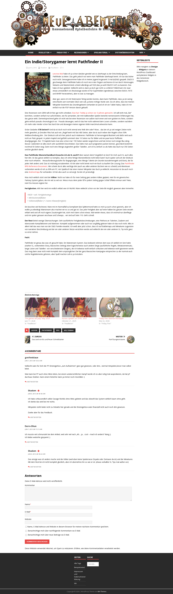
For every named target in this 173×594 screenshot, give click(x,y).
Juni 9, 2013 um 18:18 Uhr (36, 394)
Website (28, 519)
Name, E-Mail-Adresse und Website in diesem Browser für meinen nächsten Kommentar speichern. (68, 526)
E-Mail (27, 512)
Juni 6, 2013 (32, 68)
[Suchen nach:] (93, 564)
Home (30, 52)
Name (27, 504)
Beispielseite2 (79, 567)
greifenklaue (31, 357)
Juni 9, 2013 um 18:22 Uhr (36, 454)
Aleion (34, 330)
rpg (57, 330)
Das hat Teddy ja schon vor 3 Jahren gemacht (92, 113)
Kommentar (30, 485)
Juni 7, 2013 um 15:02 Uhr (33, 361)
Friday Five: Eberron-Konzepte (111, 318)
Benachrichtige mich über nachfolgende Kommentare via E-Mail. (54, 530)
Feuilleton (44, 52)
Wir (141, 52)
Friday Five (62, 52)
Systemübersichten (124, 52)
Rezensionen (80, 52)
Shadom (43, 68)
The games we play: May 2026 (37, 318)
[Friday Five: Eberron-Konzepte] (116, 307)
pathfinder (47, 330)
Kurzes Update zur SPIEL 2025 (74, 318)
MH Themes (102, 591)
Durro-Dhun (30, 426)
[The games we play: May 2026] (42, 307)
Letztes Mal (58, 74)
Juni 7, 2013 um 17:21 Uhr (33, 429)
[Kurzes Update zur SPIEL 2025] (79, 307)
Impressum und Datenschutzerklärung (80, 575)
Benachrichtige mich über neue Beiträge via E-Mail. (48, 535)
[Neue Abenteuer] (86, 48)
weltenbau (69, 330)
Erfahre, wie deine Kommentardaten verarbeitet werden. (97, 548)
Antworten (32, 382)
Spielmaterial (101, 52)
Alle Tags (77, 563)
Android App (34, 172)
